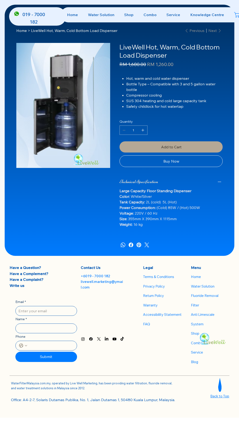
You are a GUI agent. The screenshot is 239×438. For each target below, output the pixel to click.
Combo (197, 343)
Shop (195, 333)
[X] (99, 339)
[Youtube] (114, 339)
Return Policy (153, 295)
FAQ (146, 324)
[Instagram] (83, 339)
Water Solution (202, 286)
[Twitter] (146, 244)
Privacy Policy (154, 286)
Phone (20, 336)
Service (197, 352)
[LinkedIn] (106, 339)
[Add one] (143, 130)
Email (20, 302)
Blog (194, 362)
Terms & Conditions (158, 277)
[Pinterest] (138, 244)
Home (196, 277)
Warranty (150, 305)
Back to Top (219, 396)
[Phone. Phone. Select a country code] (23, 345)
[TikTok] (122, 339)
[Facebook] (130, 244)
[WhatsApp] (123, 244)
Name (21, 319)
